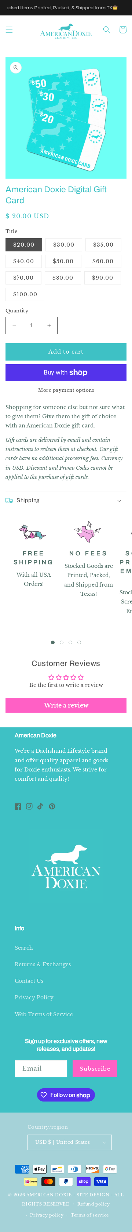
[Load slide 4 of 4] (79, 642)
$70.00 (23, 278)
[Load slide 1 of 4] (52, 642)
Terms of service (90, 1215)
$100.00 (25, 294)
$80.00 (62, 278)
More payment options (66, 390)
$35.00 (103, 244)
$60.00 (103, 261)
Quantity (17, 311)
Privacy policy (46, 1215)
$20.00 (23, 244)
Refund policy (93, 1204)
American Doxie (49, 1194)
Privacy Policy (34, 997)
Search (24, 948)
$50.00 (63, 261)
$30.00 (63, 244)
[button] (9, 30)
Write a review (66, 705)
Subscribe (95, 1068)
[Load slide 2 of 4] (61, 642)
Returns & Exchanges (43, 964)
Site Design (93, 1194)
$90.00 (102, 278)
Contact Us (29, 981)
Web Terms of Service (44, 1014)
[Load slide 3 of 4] (70, 642)
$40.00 (23, 261)
